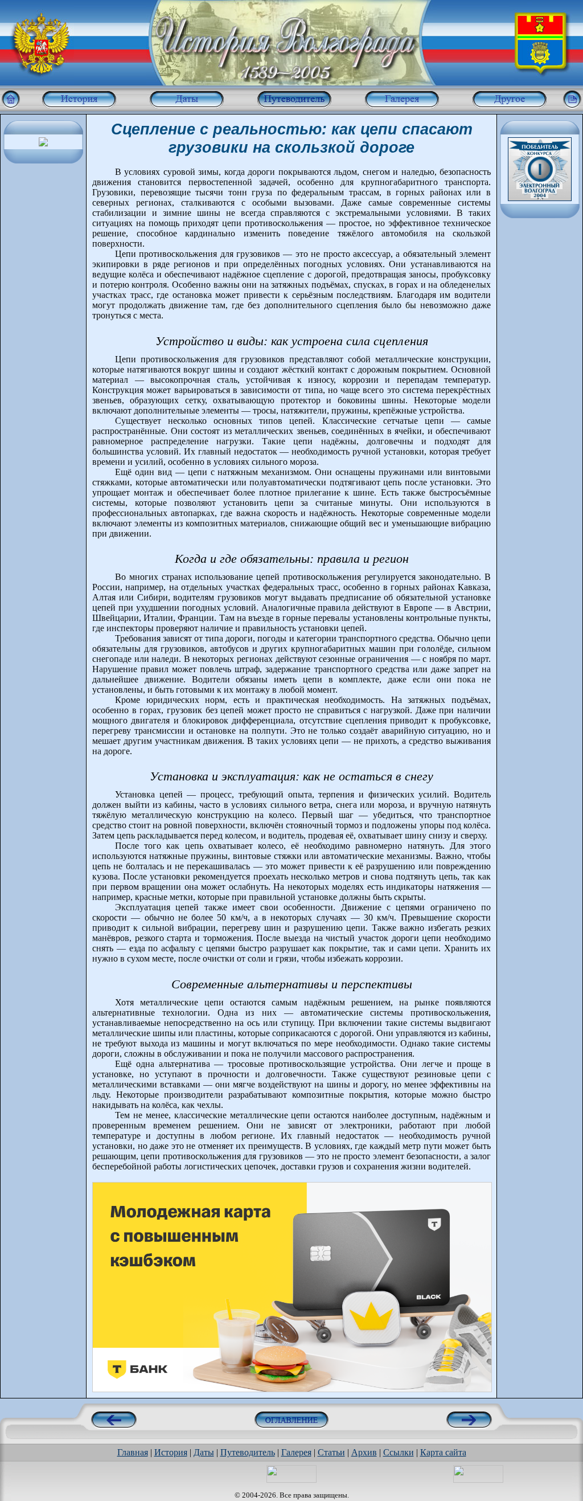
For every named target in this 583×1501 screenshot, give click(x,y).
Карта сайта (443, 1452)
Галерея (296, 1452)
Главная (132, 1452)
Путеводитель (247, 1452)
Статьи (331, 1452)
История (170, 1452)
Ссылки (398, 1452)
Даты (204, 1452)
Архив (364, 1452)
